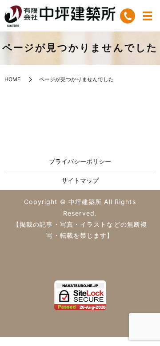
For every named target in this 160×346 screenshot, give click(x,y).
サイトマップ (80, 180)
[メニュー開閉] (147, 16)
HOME (12, 79)
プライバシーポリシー (80, 161)
